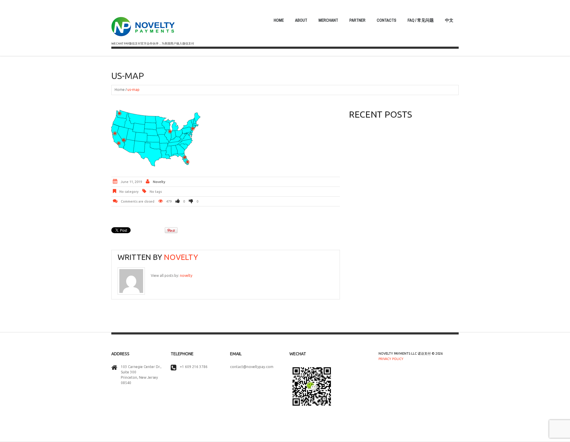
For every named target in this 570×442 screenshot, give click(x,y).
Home (279, 20)
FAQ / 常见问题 (421, 20)
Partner (357, 20)
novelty (159, 182)
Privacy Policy (391, 359)
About (301, 20)
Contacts (386, 20)
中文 (449, 20)
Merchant (328, 20)
